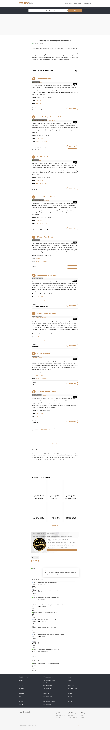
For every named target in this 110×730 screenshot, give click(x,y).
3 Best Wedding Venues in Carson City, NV (55, 519)
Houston (21, 685)
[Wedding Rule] (27, 3)
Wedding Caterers (47, 691)
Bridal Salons (46, 693)
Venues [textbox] (34, 10)
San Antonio (21, 699)
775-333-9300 (39, 220)
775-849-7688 (39, 296)
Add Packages (59, 719)
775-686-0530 (39, 413)
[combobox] (35, 10)
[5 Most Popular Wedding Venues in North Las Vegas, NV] (71, 487)
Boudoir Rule (71, 715)
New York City (22, 691)
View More (55, 525)
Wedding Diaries (71, 717)
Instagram (44, 141)
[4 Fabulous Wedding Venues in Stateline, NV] (71, 509)
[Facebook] (31, 561)
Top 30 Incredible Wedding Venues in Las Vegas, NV (39, 497)
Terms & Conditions (72, 688)
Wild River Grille (43, 353)
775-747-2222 (39, 100)
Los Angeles (22, 688)
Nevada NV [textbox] (48, 10)
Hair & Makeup (46, 683)
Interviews (58, 717)
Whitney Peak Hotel (45, 237)
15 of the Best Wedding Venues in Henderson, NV (55, 497)
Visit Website (72, 108)
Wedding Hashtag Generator (25, 715)
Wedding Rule (71, 713)
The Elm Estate (43, 157)
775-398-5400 (39, 258)
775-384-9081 (39, 180)
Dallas (20, 683)
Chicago (21, 680)
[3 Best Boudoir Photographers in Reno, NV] (34, 667)
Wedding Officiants (47, 704)
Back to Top (55, 443)
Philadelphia (21, 693)
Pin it (75, 84)
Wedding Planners (47, 685)
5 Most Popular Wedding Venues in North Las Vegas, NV (70, 497)
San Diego (21, 701)
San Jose (21, 704)
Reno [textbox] (61, 10)
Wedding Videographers (49, 701)
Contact (69, 691)
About (69, 680)
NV (43, 15)
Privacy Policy (71, 685)
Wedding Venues (68, 3)
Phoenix (20, 696)
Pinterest (70, 696)
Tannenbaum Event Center (47, 275)
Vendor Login (59, 713)
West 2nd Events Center (46, 392)
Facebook (38, 103)
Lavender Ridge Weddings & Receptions (53, 117)
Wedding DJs (46, 699)
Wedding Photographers (49, 680)
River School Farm (44, 79)
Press (69, 683)
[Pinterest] (38, 561)
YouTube (70, 699)
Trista (46, 570)
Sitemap (70, 701)
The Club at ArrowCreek (46, 313)
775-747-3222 (39, 138)
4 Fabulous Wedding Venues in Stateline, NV (71, 519)
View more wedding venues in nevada (43, 429)
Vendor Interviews (87, 3)
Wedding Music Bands (48, 696)
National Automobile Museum (48, 197)
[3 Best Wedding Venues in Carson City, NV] (55, 509)
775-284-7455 (39, 375)
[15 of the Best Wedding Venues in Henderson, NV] (55, 487)
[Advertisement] (55, 26)
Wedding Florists (47, 688)
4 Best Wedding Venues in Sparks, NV (39, 518)
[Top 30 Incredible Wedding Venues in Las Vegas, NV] (39, 487)
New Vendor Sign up (60, 715)
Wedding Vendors (77, 3)
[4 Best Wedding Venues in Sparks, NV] (39, 509)
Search (74, 10)
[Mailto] (36, 561)
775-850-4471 (39, 337)
